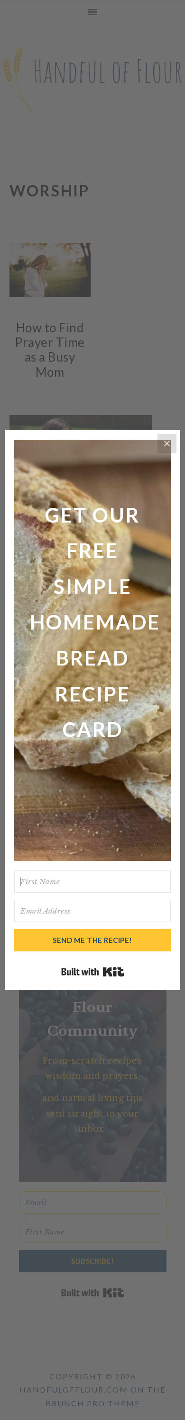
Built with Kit (92, 971)
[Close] (166, 443)
